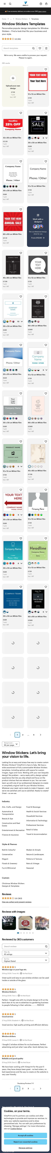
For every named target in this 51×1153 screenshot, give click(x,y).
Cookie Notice (16, 1129)
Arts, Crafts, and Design (11, 807)
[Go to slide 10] (32, 932)
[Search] (46, 946)
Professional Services (35, 825)
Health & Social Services (36, 811)
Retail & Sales (32, 830)
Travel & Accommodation (36, 834)
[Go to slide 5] (24, 932)
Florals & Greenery (9, 863)
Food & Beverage (33, 807)
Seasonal (30, 868)
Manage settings (25, 1148)
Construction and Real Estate (11, 824)
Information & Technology (36, 820)
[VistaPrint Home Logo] (25, 3)
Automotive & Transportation (8, 812)
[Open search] (10, 3)
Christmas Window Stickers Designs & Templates (13, 884)
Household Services (34, 816)
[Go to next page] (40, 1088)
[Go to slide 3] (21, 932)
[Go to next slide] (48, 923)
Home (4, 19)
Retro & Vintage (32, 863)
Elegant (5, 859)
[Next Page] (40, 735)
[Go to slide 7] (27, 932)
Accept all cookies (25, 1135)
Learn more (42, 11)
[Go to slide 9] (29, 932)
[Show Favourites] (40, 48)
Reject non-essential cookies (26, 1142)
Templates (35, 19)
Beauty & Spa (7, 819)
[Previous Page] (10, 735)
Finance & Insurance (10, 835)
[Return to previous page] (10, 1088)
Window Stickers (21, 19)
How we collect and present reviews (16, 902)
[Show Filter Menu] (46, 48)
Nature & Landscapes (35, 854)
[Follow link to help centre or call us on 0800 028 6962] (41, 3)
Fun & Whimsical (9, 868)
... (11, 19)
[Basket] (46, 3)
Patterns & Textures (34, 859)
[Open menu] (4, 3)
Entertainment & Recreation (13, 830)
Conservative (7, 854)
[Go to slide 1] (18, 932)
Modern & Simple (33, 850)
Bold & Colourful (8, 850)
